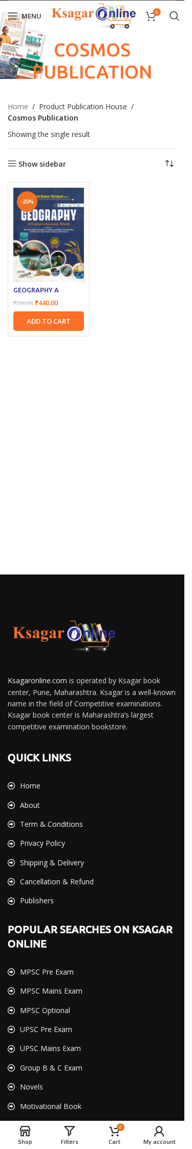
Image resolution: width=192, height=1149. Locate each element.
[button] (48, 321)
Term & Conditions (51, 824)
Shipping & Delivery (52, 862)
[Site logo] (94, 15)
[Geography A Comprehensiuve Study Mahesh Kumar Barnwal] (48, 235)
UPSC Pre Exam (46, 1029)
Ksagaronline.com (37, 680)
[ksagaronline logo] (64, 636)
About (30, 805)
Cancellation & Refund (57, 881)
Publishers (37, 900)
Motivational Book (50, 1106)
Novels (31, 1087)
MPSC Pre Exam (47, 972)
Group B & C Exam (51, 1068)
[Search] (174, 16)
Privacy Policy (42, 843)
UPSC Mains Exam (50, 1048)
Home (18, 106)
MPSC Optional (45, 1010)
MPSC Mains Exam (51, 991)
